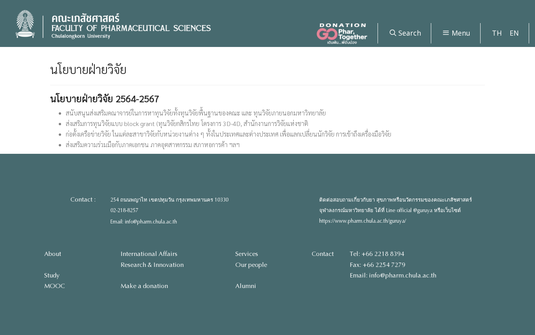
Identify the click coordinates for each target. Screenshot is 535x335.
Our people (251, 264)
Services (246, 254)
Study (52, 275)
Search (408, 33)
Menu (460, 33)
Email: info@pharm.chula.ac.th (143, 222)
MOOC (54, 286)
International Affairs (149, 254)
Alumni (245, 286)
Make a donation (144, 286)
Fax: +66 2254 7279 (377, 264)
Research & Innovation (152, 264)
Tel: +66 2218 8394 (377, 254)
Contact (323, 254)
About (52, 254)
